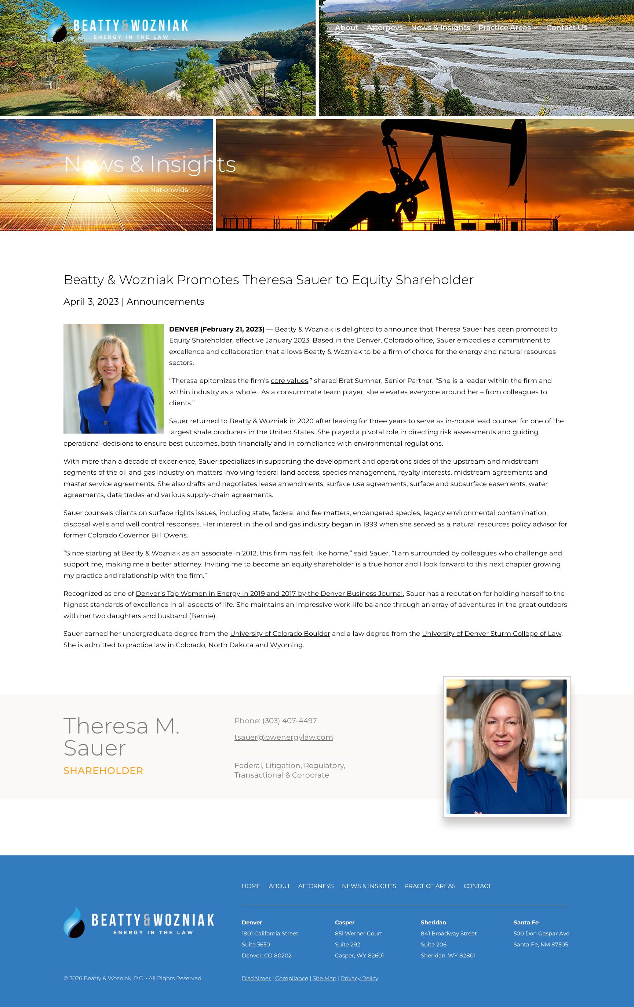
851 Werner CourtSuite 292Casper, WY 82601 (359, 944)
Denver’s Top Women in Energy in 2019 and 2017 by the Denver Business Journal (269, 594)
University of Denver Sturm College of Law (491, 634)
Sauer (445, 340)
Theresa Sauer (458, 329)
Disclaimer (256, 978)
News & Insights (440, 27)
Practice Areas (504, 27)
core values (289, 381)
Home (251, 887)
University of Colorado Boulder (280, 634)
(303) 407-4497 (289, 720)
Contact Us (566, 27)
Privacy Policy (359, 978)
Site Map (324, 978)
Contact (477, 887)
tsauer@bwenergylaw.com (283, 737)
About (346, 27)
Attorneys (385, 27)
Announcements (165, 301)
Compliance (291, 978)
